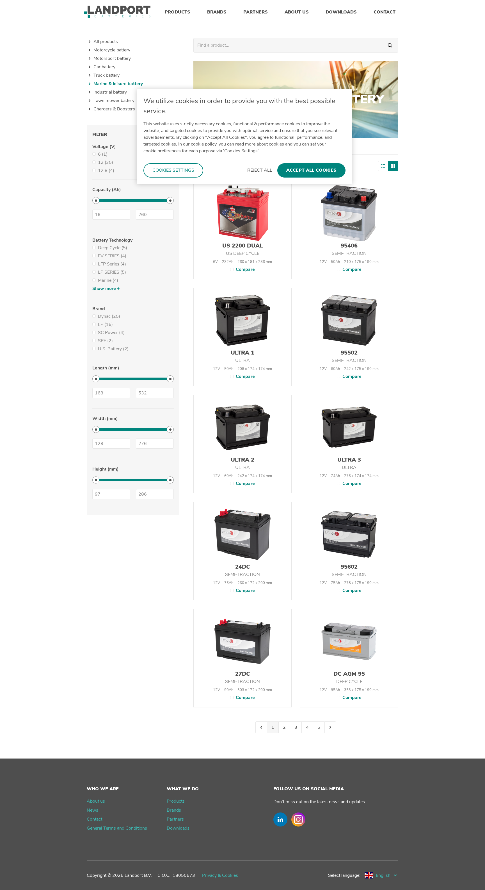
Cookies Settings (173, 170)
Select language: (344, 875)
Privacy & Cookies (220, 875)
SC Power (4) (111, 333)
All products (105, 41)
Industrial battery (110, 92)
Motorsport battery (112, 58)
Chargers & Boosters (114, 109)
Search (390, 45)
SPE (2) (105, 341)
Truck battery (106, 75)
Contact (94, 819)
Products (176, 801)
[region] (244, 136)
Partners (175, 819)
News (92, 810)
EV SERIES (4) (112, 256)
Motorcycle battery (111, 50)
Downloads (178, 828)
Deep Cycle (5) (112, 248)
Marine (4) (108, 280)
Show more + (106, 288)
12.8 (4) (106, 170)
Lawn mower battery (113, 100)
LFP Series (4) (112, 264)
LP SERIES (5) (112, 272)
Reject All (259, 170)
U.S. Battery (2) (113, 349)
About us (96, 801)
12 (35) (105, 162)
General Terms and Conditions (117, 828)
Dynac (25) (109, 316)
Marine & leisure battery (118, 83)
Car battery (104, 67)
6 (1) (102, 154)
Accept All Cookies (311, 170)
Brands (174, 810)
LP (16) (105, 324)
